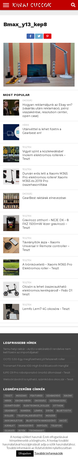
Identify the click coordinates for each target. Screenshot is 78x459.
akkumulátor (13, 420)
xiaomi (68, 395)
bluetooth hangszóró (41, 420)
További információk (48, 453)
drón (49, 410)
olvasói (9, 430)
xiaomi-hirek (23, 400)
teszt (8, 395)
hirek (8, 400)
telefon (56, 425)
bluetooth (64, 410)
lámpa (38, 410)
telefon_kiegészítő (29, 415)
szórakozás (58, 400)
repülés (42, 425)
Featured (36, 395)
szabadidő (53, 395)
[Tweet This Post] (39, 35)
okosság (40, 400)
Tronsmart (36, 430)
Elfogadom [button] (25, 453)
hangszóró (26, 425)
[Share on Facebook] (30, 35)
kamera (25, 410)
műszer (50, 415)
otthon (58, 405)
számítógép (12, 405)
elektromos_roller (36, 405)
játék (21, 430)
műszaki (21, 395)
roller (9, 415)
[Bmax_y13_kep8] (39, 85)
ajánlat (10, 425)
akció (63, 420)
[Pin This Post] (47, 35)
